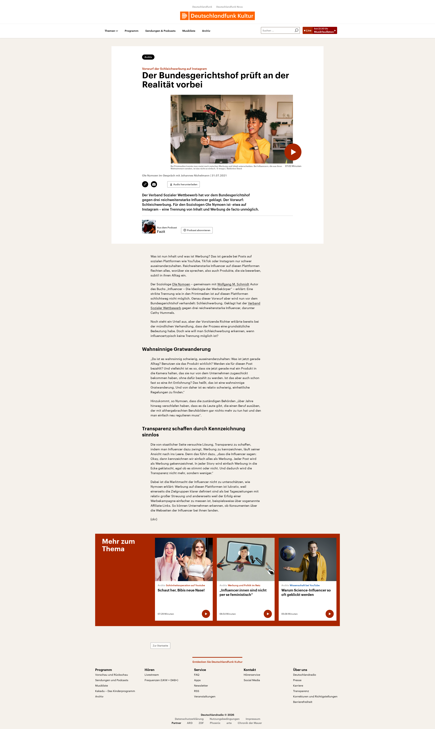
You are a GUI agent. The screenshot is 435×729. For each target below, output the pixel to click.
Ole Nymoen (181, 284)
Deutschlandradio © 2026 (217, 714)
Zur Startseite (160, 645)
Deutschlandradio (304, 674)
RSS (196, 690)
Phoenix (215, 722)
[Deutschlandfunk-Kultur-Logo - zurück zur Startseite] (217, 16)
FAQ (196, 674)
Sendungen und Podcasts (111, 680)
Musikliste (188, 30)
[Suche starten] (296, 30)
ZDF (201, 722)
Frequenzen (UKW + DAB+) (161, 680)
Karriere (298, 685)
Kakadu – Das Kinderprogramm (115, 690)
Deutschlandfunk (202, 6)
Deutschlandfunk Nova (229, 6)
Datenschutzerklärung (189, 718)
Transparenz (301, 690)
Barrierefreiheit (302, 701)
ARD (190, 722)
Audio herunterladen (185, 184)
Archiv (206, 30)
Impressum (253, 718)
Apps (197, 680)
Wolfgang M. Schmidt (233, 284)
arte (229, 722)
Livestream (152, 674)
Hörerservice (252, 674)
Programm (131, 30)
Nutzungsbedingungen (225, 718)
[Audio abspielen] (292, 151)
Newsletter (201, 685)
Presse (297, 680)
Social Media (252, 680)
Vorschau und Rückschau (111, 674)
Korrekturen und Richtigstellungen (315, 696)
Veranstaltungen (204, 696)
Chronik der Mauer (250, 722)
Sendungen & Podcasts (160, 30)
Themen (110, 30)
